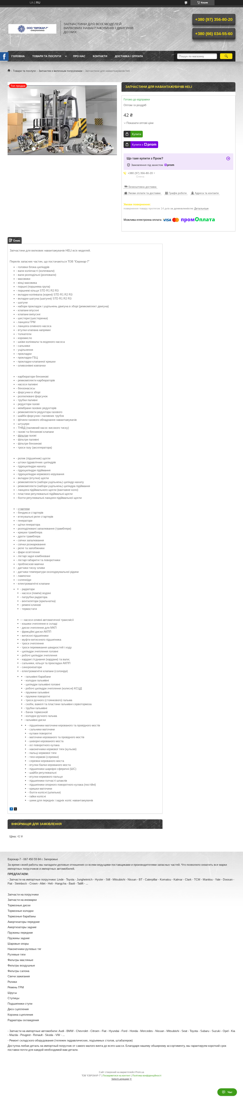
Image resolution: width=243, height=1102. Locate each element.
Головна (18, 56)
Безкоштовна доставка (142, 186)
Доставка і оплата (129, 56)
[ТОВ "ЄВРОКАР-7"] (32, 28)
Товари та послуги (46, 56)
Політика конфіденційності (146, 1075)
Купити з (137, 144)
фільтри (23, 435)
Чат (230, 1092)
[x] (15, 809)
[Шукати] (226, 56)
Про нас (79, 56)
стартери (24, 508)
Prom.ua (139, 1072)
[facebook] (11, 809)
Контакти (100, 56)
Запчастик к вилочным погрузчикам (60, 70)
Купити (136, 134)
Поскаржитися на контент (117, 1075)
